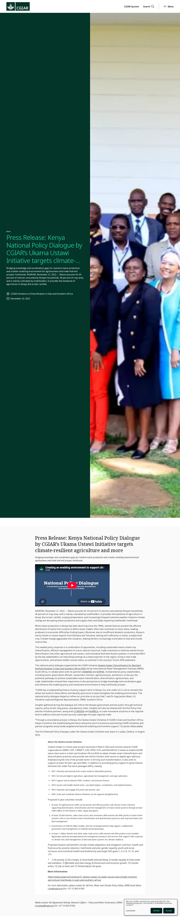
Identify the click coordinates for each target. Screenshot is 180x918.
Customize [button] (130, 911)
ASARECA (93, 711)
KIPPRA (100, 671)
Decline (156, 910)
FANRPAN (87, 671)
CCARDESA (79, 711)
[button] (131, 6)
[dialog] (150, 907)
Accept (169, 910)
